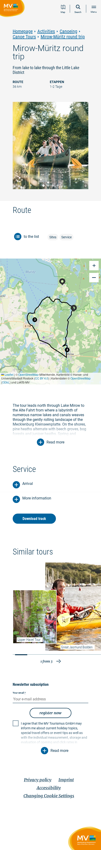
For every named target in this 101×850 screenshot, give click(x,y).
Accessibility (49, 787)
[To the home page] (13, 9)
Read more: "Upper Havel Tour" (34, 616)
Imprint (66, 779)
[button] (34, 319)
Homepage (23, 31)
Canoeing (68, 31)
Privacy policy (37, 779)
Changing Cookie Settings (48, 795)
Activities (46, 31)
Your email (19, 692)
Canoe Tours (24, 37)
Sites (52, 237)
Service (66, 237)
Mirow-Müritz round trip (63, 37)
